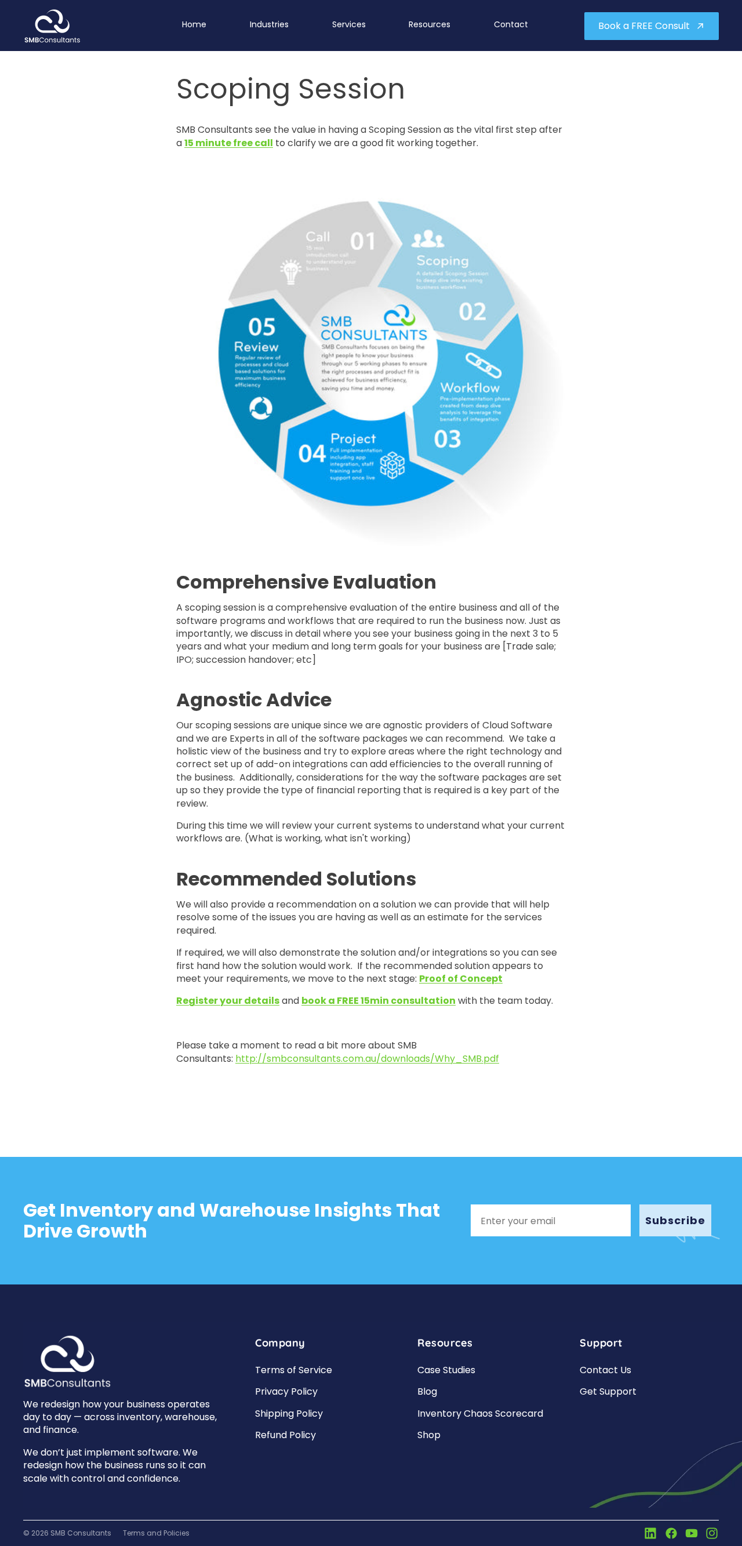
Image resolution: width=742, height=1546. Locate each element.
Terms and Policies (156, 1533)
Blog (427, 1391)
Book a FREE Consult (644, 25)
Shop (429, 1435)
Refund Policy (285, 1435)
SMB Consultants (80, 1533)
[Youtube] (692, 1533)
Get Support (608, 1391)
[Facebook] (671, 1533)
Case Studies (446, 1370)
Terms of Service (293, 1370)
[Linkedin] (650, 1533)
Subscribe (675, 1220)
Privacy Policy (286, 1391)
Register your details (227, 1000)
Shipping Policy (289, 1413)
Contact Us (605, 1370)
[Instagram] (712, 1533)
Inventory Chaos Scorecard (480, 1413)
